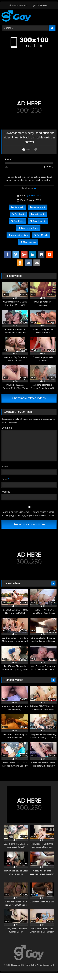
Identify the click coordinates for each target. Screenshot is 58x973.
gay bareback (38, 207)
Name (5, 466)
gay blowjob (38, 214)
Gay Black (19, 214)
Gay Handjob (39, 221)
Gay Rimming (29, 242)
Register (44, 5)
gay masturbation (19, 235)
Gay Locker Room (29, 228)
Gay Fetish (19, 221)
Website (5, 492)
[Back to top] (49, 964)
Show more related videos (29, 398)
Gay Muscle (42, 235)
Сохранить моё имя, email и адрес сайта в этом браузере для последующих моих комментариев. (28, 514)
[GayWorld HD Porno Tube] (23, 16)
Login (33, 5)
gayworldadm (34, 195)
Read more (27, 188)
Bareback (18, 207)
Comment (6, 428)
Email (5, 479)
